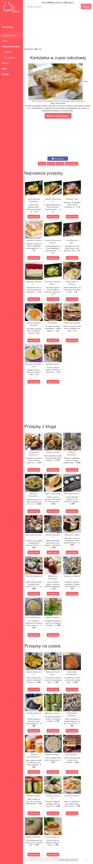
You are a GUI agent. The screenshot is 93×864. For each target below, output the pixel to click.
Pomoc (5, 63)
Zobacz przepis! (34, 217)
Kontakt (5, 74)
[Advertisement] (58, 28)
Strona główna (9, 35)
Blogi (4, 68)
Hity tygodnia (8, 57)
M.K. (76, 860)
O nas (4, 40)
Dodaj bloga (7, 27)
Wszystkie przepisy (11, 46)
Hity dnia (7, 52)
